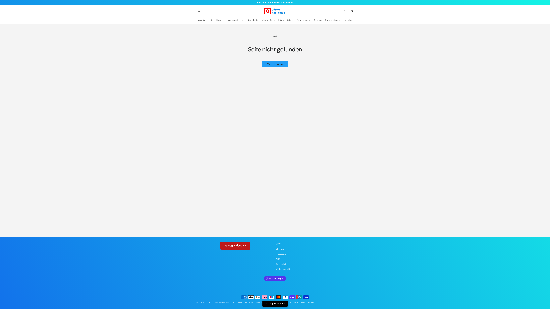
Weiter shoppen (275, 63)
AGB (278, 259)
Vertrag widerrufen (235, 245)
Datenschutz (281, 264)
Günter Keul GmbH (210, 302)
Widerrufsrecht (283, 269)
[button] (199, 11)
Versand (311, 302)
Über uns (280, 248)
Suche (278, 243)
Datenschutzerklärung (245, 302)
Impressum (281, 253)
